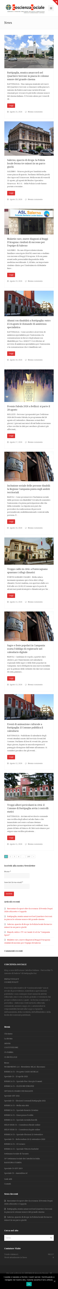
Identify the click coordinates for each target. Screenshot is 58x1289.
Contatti (7, 1184)
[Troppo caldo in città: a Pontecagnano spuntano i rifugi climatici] (29, 551)
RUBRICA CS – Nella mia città (16, 1105)
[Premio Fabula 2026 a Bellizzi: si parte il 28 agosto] (29, 385)
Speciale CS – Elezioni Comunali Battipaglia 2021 (25, 1101)
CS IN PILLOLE (10, 1057)
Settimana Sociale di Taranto (16, 1154)
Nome (7, 871)
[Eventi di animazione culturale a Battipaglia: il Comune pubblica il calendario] (29, 707)
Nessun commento (35, 112)
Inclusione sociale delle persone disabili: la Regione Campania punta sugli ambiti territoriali (28, 489)
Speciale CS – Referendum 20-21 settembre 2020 (24, 1139)
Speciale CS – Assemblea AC (16, 1173)
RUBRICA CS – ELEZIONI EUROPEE (19, 1086)
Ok (29, 1284)
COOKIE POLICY (11, 982)
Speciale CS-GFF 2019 (13, 1168)
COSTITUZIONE (11, 1047)
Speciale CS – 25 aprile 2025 (16, 1076)
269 (28, 857)
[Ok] (54, 1281)
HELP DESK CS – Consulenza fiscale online (22, 1125)
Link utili (8, 1179)
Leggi (11, 106)
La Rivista (8, 1039)
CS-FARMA (8, 1052)
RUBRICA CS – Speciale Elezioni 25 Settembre (23, 1134)
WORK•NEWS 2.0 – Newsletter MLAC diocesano (24, 1067)
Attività (7, 1043)
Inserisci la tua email (13, 882)
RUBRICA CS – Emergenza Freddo (18, 1115)
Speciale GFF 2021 (12, 1096)
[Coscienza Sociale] (25, 9)
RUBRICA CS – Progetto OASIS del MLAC (21, 1072)
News (6, 1063)
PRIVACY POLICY (11, 979)
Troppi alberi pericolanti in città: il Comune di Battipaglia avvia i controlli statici (27, 808)
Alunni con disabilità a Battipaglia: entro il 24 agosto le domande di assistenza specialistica (29, 324)
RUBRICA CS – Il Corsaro (14, 1144)
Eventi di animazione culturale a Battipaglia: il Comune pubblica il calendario (25, 727)
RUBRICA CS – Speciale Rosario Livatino (21, 1110)
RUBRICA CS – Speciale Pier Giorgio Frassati (23, 1081)
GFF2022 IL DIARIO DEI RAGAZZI (18, 1091)
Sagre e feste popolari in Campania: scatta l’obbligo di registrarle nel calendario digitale (26, 649)
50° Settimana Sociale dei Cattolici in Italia (22, 1159)
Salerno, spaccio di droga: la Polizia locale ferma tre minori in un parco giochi (26, 163)
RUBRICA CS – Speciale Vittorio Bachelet (21, 1149)
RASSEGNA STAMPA (13, 1162)
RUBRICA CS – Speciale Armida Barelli (20, 1120)
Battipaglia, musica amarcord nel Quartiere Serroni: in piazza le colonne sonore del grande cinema (28, 76)
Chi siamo (8, 1034)
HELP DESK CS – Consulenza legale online (22, 1130)
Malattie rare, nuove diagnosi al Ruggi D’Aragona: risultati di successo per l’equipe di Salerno (27, 242)
